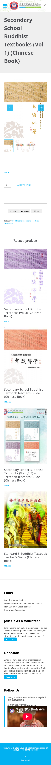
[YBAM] (27, 6)
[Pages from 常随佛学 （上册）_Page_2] (31, 146)
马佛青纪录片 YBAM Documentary (22, 705)
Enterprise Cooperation (15, 610)
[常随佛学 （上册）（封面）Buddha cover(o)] (8, 146)
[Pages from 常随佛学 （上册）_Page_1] (20, 146)
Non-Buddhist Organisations (17, 606)
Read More (10, 639)
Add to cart (24, 185)
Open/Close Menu (5, 5)
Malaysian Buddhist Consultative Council (23, 603)
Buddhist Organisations (15, 600)
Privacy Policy (25, 760)
